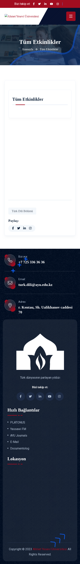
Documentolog (19, 448)
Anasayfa (27, 49)
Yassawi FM (18, 429)
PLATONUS (17, 422)
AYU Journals (18, 435)
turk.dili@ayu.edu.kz (35, 285)
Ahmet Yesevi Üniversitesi (50, 549)
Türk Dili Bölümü (22, 211)
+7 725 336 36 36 (31, 262)
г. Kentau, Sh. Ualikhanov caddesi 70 (45, 309)
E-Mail (14, 442)
